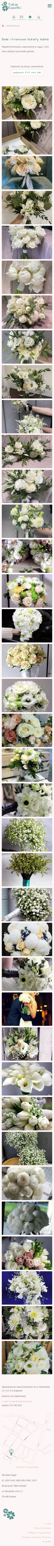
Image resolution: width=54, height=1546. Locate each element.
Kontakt (46, 1541)
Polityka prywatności (39, 1532)
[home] (10, 6)
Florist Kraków (42, 1528)
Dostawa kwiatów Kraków (36, 1537)
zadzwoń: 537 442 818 (27, 72)
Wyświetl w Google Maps (27, 1467)
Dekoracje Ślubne (13, 26)
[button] (49, 6)
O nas (48, 1523)
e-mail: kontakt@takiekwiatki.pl (17, 1401)
